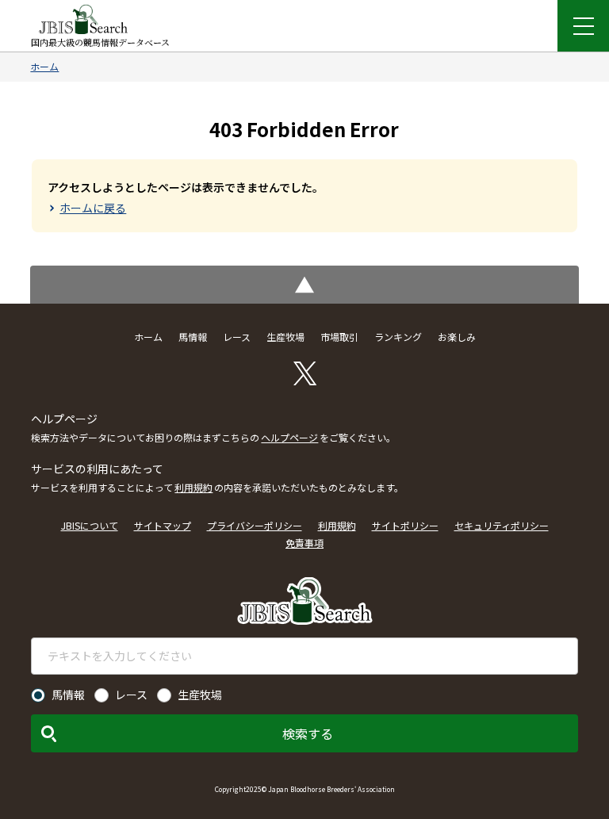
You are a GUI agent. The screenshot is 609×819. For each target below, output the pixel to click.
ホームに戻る (92, 208)
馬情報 (192, 336)
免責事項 (304, 542)
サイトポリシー (405, 525)
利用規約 (193, 487)
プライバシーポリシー (254, 525)
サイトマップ (162, 525)
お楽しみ (457, 336)
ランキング (398, 336)
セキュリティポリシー (501, 525)
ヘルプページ (289, 437)
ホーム (44, 66)
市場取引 (339, 336)
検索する (307, 733)
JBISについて (89, 525)
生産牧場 (285, 336)
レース (237, 336)
